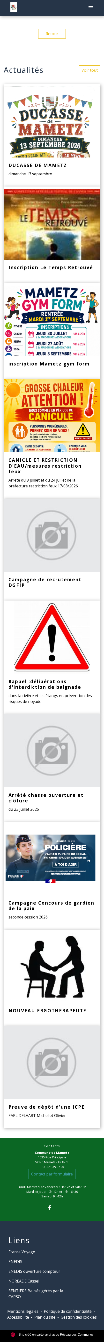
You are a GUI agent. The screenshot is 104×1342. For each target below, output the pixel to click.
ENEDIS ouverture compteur (34, 1271)
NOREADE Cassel (23, 1281)
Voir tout (90, 70)
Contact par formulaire (52, 1174)
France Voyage (21, 1251)
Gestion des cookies (79, 1317)
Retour (52, 33)
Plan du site (44, 1317)
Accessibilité (18, 1317)
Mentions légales (22, 1311)
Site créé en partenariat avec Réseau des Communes (56, 1334)
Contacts (52, 1146)
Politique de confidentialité (68, 1311)
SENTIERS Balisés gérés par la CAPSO (35, 1293)
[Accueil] (13, 8)
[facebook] (52, 1207)
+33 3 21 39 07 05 (52, 1166)
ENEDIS (15, 1261)
